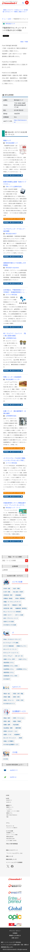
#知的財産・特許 (7, 595)
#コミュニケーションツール (10, 652)
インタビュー (9, 809)
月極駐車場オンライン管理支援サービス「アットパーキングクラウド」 (14, 505)
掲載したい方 (9, 856)
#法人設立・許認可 (18, 592)
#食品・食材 (6, 718)
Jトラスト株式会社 (11, 294)
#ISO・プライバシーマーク (10, 618)
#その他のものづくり (9, 703)
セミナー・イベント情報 (11, 834)
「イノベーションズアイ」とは (14, 853)
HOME (7, 795)
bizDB (9, 19)
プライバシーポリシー (15, 930)
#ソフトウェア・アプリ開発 (10, 642)
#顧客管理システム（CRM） (10, 666)
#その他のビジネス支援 (9, 625)
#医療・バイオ (7, 734)
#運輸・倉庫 (6, 724)
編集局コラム (9, 813)
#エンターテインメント (9, 738)
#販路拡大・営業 (16, 605)
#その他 (5, 759)
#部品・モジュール (8, 700)
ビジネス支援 (17, 582)
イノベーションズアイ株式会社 (12, 942)
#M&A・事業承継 (19, 598)
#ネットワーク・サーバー (10, 649)
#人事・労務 (6, 592)
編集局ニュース (9, 807)
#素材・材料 (16, 697)
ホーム (4, 19)
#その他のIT (6, 679)
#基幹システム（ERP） (9, 659)
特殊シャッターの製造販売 (12, 377)
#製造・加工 (6, 693)
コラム (8, 823)
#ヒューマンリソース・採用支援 (11, 611)
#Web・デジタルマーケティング (11, 639)
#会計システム (22, 659)
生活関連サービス (19, 711)
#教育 (20, 738)
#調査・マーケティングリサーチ (11, 601)
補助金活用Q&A (9, 836)
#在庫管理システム (21, 669)
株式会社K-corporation (12, 267)
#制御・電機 (6, 697)
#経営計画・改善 (7, 608)
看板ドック (7, 140)
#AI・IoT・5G (18, 656)
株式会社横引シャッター (13, 379)
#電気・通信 (6, 721)
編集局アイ (9, 805)
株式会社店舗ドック (12, 143)
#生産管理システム (8, 669)
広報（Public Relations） (12, 815)
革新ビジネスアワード (12, 850)
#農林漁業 (18, 728)
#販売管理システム (8, 672)
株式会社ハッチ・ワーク (13, 507)
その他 (14, 752)
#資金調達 (18, 595)
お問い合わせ (15, 938)
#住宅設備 (15, 724)
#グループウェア (7, 656)
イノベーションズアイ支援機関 (14, 862)
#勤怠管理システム (8, 662)
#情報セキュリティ (21, 646)
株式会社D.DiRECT (11, 233)
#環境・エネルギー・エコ (10, 731)
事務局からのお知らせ (15, 935)
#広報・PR (6, 605)
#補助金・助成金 (7, 598)
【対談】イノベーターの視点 (12, 811)
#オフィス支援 (19, 615)
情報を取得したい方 (11, 859)
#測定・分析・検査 (18, 693)
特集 (7, 817)
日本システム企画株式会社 (14, 186)
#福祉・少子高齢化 (8, 741)
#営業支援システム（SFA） (10, 675)
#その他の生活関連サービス (10, 744)
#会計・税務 (16, 588)
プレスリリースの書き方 (11, 827)
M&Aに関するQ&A (10, 838)
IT (13, 633)
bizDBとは (13, 777)
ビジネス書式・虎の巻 (11, 840)
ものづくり (16, 687)
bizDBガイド (14, 770)
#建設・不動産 (24, 41)
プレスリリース (10, 826)
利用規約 (15, 933)
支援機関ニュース (10, 832)
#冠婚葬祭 (17, 734)
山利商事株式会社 (11, 338)
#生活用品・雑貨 (7, 728)
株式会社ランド (10, 23)
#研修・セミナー (7, 615)
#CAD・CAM (19, 700)
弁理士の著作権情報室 (12, 843)
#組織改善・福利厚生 (21, 608)
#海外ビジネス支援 (8, 621)
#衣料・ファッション (18, 718)
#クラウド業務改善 (8, 646)
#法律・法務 (6, 588)
